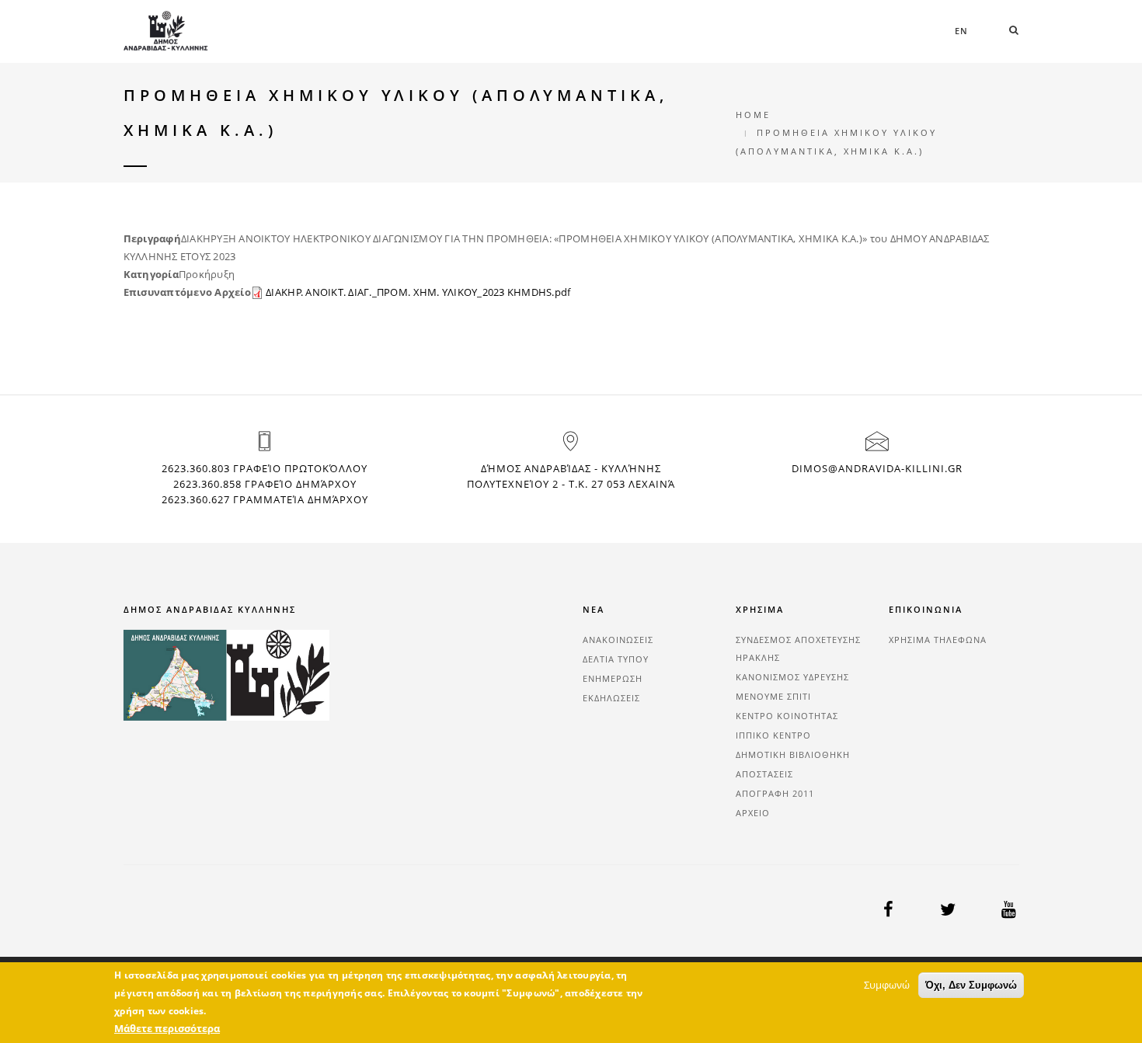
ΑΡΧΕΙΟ (753, 813)
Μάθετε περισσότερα (167, 1028)
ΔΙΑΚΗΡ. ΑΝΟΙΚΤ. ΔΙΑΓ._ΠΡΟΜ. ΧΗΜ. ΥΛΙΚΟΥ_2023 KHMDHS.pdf (418, 292)
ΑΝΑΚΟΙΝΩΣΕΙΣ (618, 639)
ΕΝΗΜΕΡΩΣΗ (612, 678)
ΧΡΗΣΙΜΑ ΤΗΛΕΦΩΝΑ (938, 639)
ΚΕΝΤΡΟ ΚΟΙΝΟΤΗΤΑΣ (787, 715)
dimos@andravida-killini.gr (877, 468)
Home (753, 114)
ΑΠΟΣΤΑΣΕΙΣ (764, 774)
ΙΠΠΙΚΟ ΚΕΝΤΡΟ (773, 735)
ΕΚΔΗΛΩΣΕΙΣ (611, 698)
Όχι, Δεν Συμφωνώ (971, 985)
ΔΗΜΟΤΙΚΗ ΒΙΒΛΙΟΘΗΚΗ (793, 754)
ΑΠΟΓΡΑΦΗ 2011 (775, 793)
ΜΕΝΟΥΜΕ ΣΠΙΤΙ (773, 696)
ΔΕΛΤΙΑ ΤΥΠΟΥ (616, 659)
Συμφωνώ (887, 985)
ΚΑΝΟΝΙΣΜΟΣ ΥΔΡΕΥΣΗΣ (792, 677)
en (961, 31)
